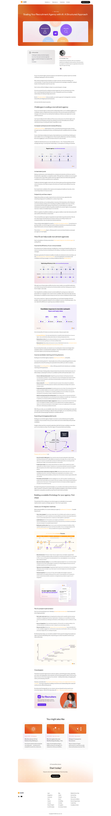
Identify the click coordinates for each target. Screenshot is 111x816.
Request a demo (85, 2)
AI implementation (42, 97)
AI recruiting (43, 230)
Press (48, 799)
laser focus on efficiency (59, 357)
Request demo (55, 776)
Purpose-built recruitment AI (40, 454)
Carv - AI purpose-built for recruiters (65, 690)
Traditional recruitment (39, 128)
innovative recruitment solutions (61, 223)
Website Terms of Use (75, 793)
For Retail (60, 803)
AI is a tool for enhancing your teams (54, 681)
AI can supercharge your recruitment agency (64, 240)
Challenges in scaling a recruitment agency (40, 55)
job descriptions (67, 258)
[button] (47, 2)
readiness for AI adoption (66, 509)
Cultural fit (47, 383)
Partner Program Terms (75, 801)
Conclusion (34, 61)
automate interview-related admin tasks (45, 256)
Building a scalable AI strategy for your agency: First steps (42, 59)
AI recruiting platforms (45, 366)
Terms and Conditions (75, 799)
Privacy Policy (73, 797)
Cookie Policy (73, 803)
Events (59, 799)
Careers (49, 801)
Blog (59, 793)
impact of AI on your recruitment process (58, 627)
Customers (62, 2)
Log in (48, 793)
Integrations (49, 795)
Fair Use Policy (73, 795)
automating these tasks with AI (43, 528)
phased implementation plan (60, 611)
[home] (30, 2)
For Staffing (60, 801)
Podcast (60, 797)
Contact (68, 2)
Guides (59, 795)
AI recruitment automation (69, 519)
